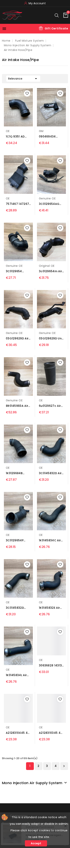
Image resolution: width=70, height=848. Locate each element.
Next (64, 766)
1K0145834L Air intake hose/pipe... (16, 675)
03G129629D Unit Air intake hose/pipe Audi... (51, 338)
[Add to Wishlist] (27, 93)
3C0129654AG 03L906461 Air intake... (49, 204)
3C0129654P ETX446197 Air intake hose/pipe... (16, 540)
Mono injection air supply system (32, 782)
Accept (36, 843)
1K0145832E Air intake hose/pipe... (49, 608)
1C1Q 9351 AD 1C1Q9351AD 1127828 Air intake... (15, 137)
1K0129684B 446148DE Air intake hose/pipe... (15, 473)
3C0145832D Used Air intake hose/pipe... (17, 608)
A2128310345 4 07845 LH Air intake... (49, 733)
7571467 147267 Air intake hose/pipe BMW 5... (17, 204)
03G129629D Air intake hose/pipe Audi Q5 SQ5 (18, 338)
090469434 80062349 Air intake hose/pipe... (48, 137)
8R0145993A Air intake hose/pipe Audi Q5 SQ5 (18, 406)
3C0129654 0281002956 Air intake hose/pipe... (17, 271)
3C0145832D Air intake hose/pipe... (50, 473)
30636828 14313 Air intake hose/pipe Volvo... (50, 665)
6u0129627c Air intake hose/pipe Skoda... (51, 406)
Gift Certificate (56, 28)
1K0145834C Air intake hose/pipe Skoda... (51, 540)
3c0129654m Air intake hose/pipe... (50, 271)
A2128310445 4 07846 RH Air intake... (17, 733)
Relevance (23, 78)
